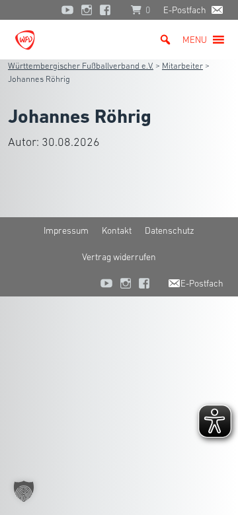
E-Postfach (184, 10)
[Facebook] (108, 10)
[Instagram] (86, 10)
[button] (194, 39)
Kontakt (117, 230)
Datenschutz (169, 230)
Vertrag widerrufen (119, 257)
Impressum (66, 230)
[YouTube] (67, 10)
